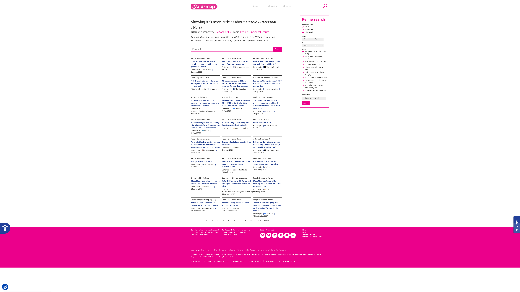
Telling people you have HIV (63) (314, 73)
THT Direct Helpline (309, 234)
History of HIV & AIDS (261, 119)
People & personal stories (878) (315, 53)
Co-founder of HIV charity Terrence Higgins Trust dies (265, 163)
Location (306, 95)
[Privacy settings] (5, 287)
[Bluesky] (268, 235)
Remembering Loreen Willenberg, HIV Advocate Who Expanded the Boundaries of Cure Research (205, 125)
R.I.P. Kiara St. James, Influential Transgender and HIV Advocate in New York (204, 83)
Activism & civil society (199, 97)
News (255, 6)
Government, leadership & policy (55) (315, 81)
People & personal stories (200, 58)
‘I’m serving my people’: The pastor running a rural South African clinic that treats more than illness (266, 104)
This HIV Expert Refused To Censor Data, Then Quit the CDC (205, 204)
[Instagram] (293, 235)
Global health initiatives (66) (314, 68)
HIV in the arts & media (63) (316, 78)
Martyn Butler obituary (201, 161)
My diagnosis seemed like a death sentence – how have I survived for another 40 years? (235, 83)
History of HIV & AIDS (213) (315, 62)
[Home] (222, 6)
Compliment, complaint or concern (216, 261)
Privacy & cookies (255, 261)
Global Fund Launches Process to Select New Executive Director (205, 182)
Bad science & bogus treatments (234, 178)
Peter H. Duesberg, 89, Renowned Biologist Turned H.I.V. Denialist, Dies (236, 184)
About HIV (272, 6)
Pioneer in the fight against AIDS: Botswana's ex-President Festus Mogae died (267, 83)
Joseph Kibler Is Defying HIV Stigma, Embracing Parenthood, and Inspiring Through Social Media (267, 206)
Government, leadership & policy (265, 78)
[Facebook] (281, 235)
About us (287, 6)
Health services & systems (262, 97)
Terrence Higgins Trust (287, 261)
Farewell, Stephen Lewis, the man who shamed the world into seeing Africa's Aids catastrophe (205, 145)
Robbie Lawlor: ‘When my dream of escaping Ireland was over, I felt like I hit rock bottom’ (267, 145)
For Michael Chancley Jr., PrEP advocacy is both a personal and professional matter (205, 103)
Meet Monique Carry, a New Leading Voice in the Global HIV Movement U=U (267, 184)
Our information (239, 261)
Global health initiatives (200, 178)
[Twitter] (262, 235)
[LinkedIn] (274, 235)
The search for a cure (230, 97)
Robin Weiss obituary (262, 122)
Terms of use (270, 261)
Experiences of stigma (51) (315, 90)
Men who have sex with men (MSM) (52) (314, 86)
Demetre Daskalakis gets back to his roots (236, 143)
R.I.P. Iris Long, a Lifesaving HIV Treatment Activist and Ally (235, 124)
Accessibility (195, 261)
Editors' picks (310, 32)
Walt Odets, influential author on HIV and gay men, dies (235, 63)
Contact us (306, 232)
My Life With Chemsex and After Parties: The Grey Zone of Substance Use (236, 164)
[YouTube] (287, 235)
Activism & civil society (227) (314, 58)
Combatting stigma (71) (314, 65)
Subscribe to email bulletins (312, 236)
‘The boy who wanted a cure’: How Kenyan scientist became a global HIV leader (205, 64)
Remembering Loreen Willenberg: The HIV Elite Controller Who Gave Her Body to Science (236, 103)
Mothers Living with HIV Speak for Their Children (235, 204)
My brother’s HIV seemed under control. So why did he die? (267, 63)
